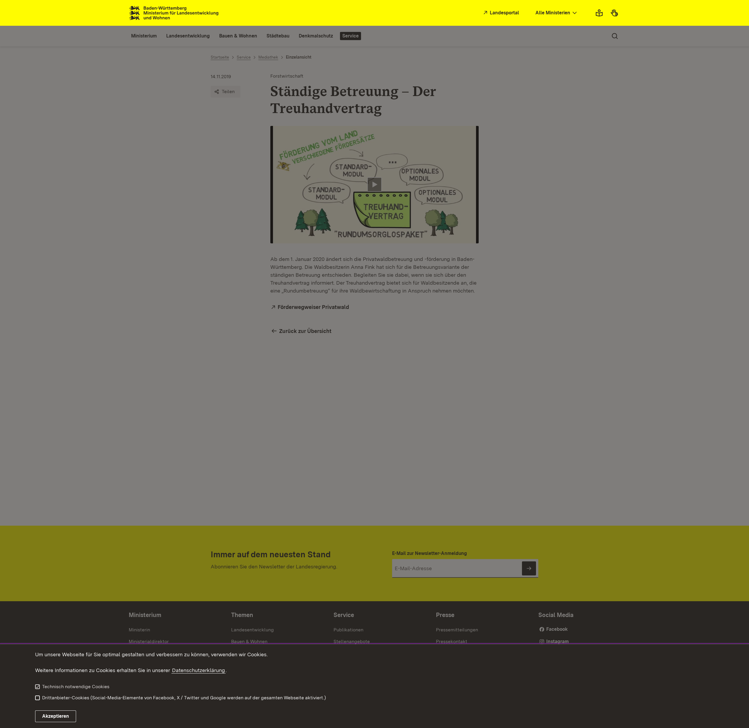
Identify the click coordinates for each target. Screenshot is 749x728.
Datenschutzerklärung (198, 670)
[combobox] (556, 13)
